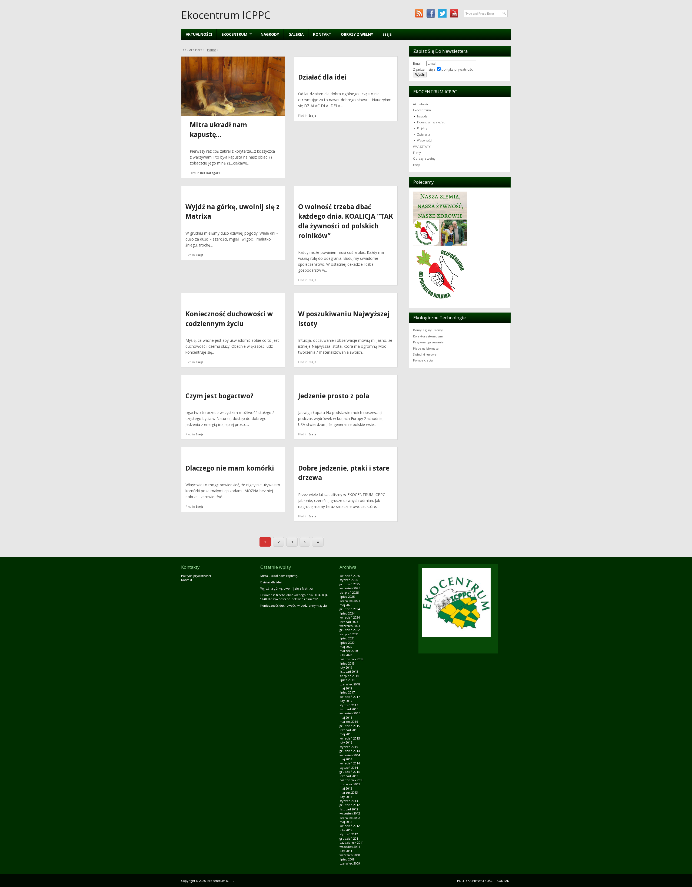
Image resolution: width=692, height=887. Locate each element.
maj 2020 (346, 647)
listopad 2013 (349, 776)
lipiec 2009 (347, 859)
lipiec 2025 (347, 596)
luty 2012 (346, 830)
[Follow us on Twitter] (442, 13)
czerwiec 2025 (350, 601)
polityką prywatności (457, 69)
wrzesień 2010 (350, 855)
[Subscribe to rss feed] (419, 13)
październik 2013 (352, 780)
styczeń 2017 (349, 705)
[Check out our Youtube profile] (454, 13)
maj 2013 (346, 788)
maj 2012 (346, 822)
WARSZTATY (422, 146)
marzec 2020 (349, 651)
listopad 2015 (349, 730)
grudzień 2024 (350, 609)
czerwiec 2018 (350, 684)
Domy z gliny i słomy (428, 330)
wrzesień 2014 (350, 755)
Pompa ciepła (423, 360)
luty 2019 (346, 667)
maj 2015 (346, 734)
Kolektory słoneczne (428, 336)
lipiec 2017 (347, 692)
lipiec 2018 (347, 680)
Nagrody (270, 34)
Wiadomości (424, 140)
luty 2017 (346, 701)
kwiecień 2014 (350, 763)
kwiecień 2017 (350, 697)
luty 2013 (346, 797)
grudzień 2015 (350, 726)
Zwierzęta (423, 134)
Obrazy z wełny (357, 34)
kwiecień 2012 (350, 826)
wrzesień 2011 (350, 847)
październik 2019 (352, 659)
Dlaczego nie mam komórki (229, 468)
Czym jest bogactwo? (219, 395)
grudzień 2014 (350, 751)
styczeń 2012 (349, 834)
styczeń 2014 (349, 768)
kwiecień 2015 (350, 738)
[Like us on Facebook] (431, 13)
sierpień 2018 (349, 676)
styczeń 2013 (349, 801)
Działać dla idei (322, 77)
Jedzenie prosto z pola (333, 395)
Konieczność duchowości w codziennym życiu (293, 605)
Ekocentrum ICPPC (226, 15)
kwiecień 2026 (350, 576)
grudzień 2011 (350, 838)
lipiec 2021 (347, 638)
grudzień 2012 (350, 805)
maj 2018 (346, 688)
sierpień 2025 (349, 592)
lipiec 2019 (347, 663)
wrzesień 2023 (350, 626)
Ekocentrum (422, 110)
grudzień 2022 (350, 630)
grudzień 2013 (350, 772)
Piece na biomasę (425, 348)
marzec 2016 (349, 722)
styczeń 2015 (349, 747)
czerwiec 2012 (350, 818)
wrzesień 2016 (350, 713)
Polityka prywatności (196, 576)
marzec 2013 (349, 792)
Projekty (422, 128)
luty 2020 (346, 655)
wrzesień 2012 (350, 813)
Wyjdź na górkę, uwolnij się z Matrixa (286, 588)
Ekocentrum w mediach (432, 122)
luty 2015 (346, 742)
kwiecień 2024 (350, 617)
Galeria (296, 34)
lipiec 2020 (347, 642)
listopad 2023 (349, 622)
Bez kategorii (210, 173)
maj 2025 (346, 605)
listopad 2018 (349, 671)
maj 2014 (346, 759)
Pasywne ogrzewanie (428, 342)
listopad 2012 (349, 809)
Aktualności (199, 34)
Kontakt (322, 34)
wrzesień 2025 (350, 588)
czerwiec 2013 (350, 784)
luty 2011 (346, 851)
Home (211, 50)
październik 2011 (352, 842)
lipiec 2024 (347, 613)
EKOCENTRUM (232, 34)
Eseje (386, 34)
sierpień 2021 (349, 634)
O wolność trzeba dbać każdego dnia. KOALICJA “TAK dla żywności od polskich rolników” (294, 597)
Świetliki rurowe (425, 354)
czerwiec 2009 (350, 863)
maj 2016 (346, 717)
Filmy (417, 152)
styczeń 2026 (349, 580)
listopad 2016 (349, 709)
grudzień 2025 (350, 584)
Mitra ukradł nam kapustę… (280, 576)
